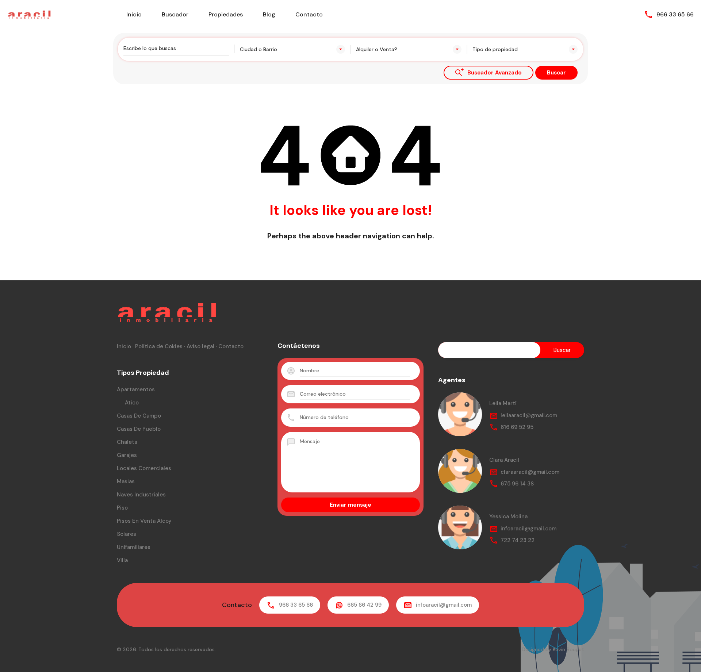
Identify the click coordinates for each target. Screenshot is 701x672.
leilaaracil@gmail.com (529, 415)
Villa (122, 560)
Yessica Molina (508, 516)
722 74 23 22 (518, 540)
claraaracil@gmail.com (530, 472)
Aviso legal (200, 346)
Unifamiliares (133, 547)
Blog (269, 14)
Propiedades (225, 14)
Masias (126, 481)
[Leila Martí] (460, 414)
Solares (126, 534)
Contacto (309, 14)
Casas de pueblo (139, 429)
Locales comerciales (144, 468)
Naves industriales (141, 494)
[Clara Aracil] (460, 471)
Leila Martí (503, 403)
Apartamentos (136, 389)
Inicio (134, 14)
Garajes (127, 455)
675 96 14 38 (517, 483)
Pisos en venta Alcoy (144, 521)
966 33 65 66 (675, 14)
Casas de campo (139, 415)
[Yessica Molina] (460, 527)
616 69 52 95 (517, 427)
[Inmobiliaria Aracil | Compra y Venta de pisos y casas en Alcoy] (29, 14)
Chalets (127, 442)
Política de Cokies (159, 346)
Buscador (175, 14)
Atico (132, 402)
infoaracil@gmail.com (528, 528)
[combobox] (292, 49)
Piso (122, 507)
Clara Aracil (504, 460)
